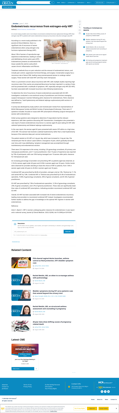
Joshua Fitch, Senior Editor (42, 266)
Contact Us (5, 387)
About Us (99, 399)
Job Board (5, 388)
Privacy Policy (27, 387)
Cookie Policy (53, 411)
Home (92, 399)
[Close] (116, 408)
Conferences (71, 2)
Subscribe (68, 231)
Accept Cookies (104, 408)
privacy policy (44, 235)
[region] (59, 408)
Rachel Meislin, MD (40, 280)
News (58, 2)
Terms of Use (27, 385)
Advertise (5, 385)
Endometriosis (16, 242)
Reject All (92, 408)
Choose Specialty (7, 7)
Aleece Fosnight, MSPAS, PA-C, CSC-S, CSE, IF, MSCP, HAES (50, 296)
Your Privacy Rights (51, 388)
